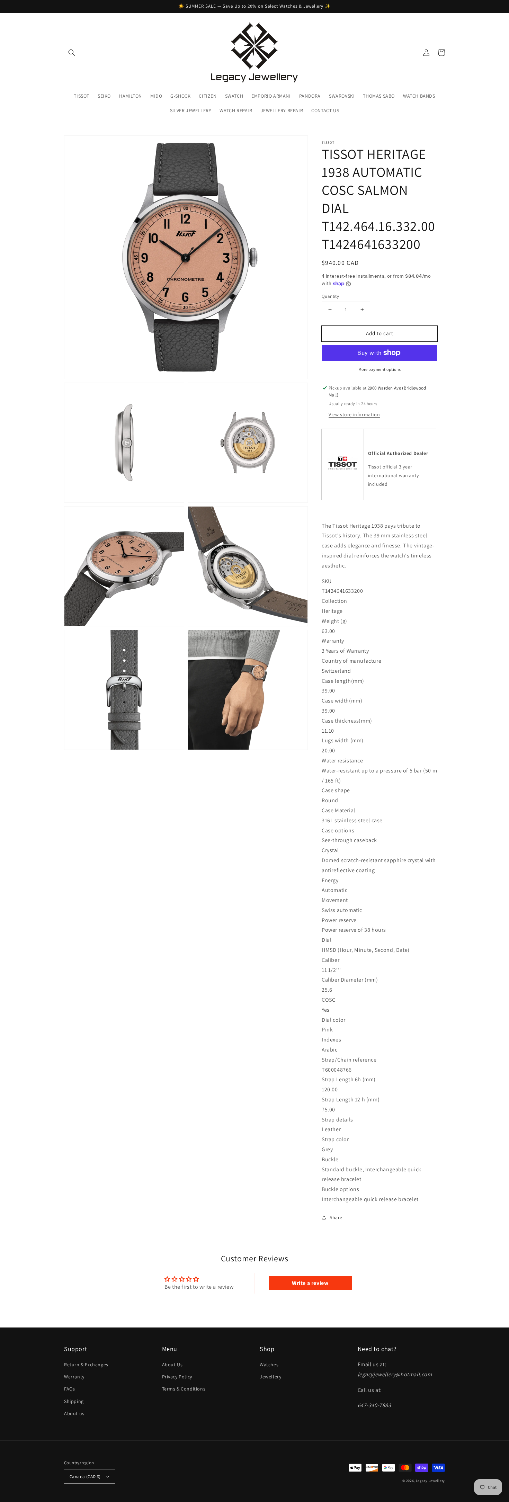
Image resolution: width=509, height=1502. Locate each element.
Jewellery (270, 1377)
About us (74, 1413)
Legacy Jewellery (430, 1480)
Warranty (74, 1377)
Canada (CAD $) (85, 1476)
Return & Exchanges (86, 1364)
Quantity (330, 296)
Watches (269, 1364)
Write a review (310, 1283)
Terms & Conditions (184, 1389)
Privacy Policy (177, 1377)
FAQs (69, 1389)
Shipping (74, 1401)
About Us (172, 1364)
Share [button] (336, 1217)
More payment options (379, 369)
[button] (71, 52)
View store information (354, 414)
